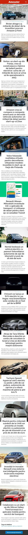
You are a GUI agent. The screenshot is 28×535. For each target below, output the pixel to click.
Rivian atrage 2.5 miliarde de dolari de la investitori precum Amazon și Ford (14, 27)
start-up (15, 526)
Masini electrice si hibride (18, 21)
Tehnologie (17, 153)
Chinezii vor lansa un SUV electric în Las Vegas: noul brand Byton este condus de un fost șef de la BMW (14, 298)
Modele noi (18, 291)
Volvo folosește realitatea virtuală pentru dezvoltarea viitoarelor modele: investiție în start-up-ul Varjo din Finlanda (14, 161)
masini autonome (8, 526)
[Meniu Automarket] (26, 2)
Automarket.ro (14, 1)
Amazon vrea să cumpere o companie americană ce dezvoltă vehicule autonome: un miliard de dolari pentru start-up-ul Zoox (14, 116)
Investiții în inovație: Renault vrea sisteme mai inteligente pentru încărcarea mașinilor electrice (14, 471)
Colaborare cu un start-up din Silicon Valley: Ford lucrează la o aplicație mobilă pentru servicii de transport (14, 509)
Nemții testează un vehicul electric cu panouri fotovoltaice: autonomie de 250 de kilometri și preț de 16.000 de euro (14, 253)
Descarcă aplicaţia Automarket (14, 532)
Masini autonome (18, 107)
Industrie (18, 59)
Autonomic (19, 526)
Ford (2, 526)
